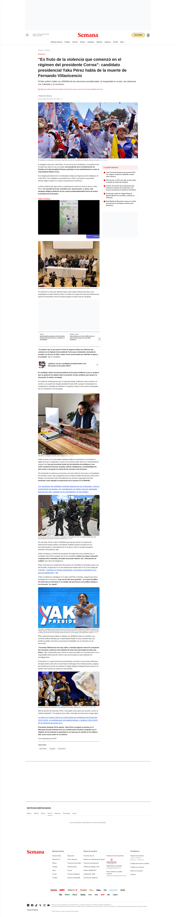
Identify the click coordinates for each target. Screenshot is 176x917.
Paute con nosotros (136, 871)
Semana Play (56, 856)
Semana (40, 50)
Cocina (70, 870)
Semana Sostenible (74, 877)
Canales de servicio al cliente (139, 863)
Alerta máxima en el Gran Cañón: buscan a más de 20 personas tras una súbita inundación (82, 337)
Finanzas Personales (74, 863)
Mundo (48, 50)
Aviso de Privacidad (34, 910)
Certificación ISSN (89, 874)
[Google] (28, 905)
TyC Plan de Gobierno (91, 877)
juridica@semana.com (114, 868)
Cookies (133, 874)
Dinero (54, 863)
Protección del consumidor (115, 856)
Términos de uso (89, 856)
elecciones (61, 748)
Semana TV (56, 859)
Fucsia (54, 874)
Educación (71, 856)
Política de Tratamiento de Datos (94, 859)
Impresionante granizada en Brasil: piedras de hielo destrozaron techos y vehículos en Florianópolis (52, 337)
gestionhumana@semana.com (116, 875)
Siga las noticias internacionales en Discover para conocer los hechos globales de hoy (71, 89)
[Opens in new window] (32, 905)
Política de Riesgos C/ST (92, 867)
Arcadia (54, 867)
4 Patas (54, 877)
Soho (54, 870)
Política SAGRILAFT (90, 870)
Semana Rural (72, 867)
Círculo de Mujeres (74, 874)
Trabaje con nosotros (137, 867)
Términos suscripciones (91, 863)
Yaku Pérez (43, 748)
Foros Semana (72, 859)
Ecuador (52, 748)
